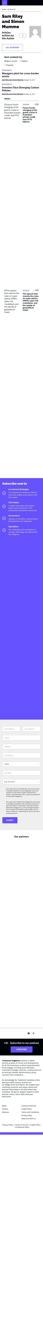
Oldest (24, 61)
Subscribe (21, 1049)
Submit (10, 820)
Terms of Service (21, 1125)
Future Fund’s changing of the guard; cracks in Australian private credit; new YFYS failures (30, 115)
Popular (9, 65)
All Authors (12, 47)
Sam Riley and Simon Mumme (12, 80)
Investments (7, 70)
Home (4, 9)
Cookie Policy (35, 1125)
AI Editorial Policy (22, 1127)
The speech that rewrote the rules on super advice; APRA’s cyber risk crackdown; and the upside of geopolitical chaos (31, 302)
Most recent (11, 61)
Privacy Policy (8, 1125)
